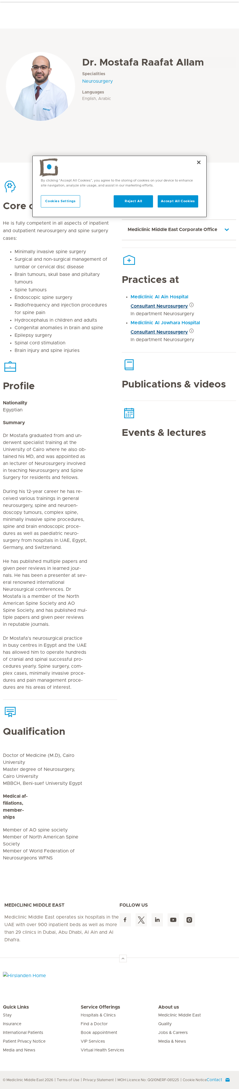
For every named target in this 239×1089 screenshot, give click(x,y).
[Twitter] (141, 919)
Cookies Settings (60, 201)
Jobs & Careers (173, 1033)
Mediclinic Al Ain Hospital (159, 297)
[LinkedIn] (157, 919)
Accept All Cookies (178, 201)
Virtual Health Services (102, 1050)
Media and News (19, 1050)
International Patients (23, 1033)
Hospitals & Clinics (98, 1015)
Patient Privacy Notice (24, 1041)
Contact (214, 1080)
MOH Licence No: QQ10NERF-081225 (148, 1080)
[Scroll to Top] (122, 958)
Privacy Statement (98, 1080)
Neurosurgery (97, 81)
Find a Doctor (94, 1024)
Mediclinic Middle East (179, 1015)
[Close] (198, 162)
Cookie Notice (195, 1080)
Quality (165, 1024)
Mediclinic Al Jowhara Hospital (165, 322)
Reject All (133, 201)
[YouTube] (173, 919)
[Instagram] (189, 919)
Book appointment (99, 1033)
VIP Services (93, 1041)
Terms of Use (68, 1080)
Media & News (172, 1041)
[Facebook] (125, 919)
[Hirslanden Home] (54, 979)
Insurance (12, 1024)
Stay (7, 1015)
